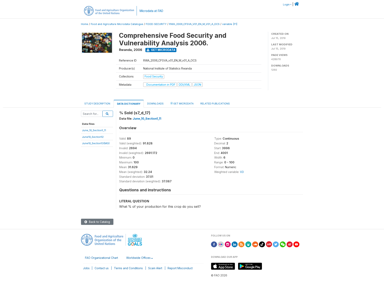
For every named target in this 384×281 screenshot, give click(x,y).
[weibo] (290, 244)
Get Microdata (162, 50)
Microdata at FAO (151, 11)
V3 (242, 172)
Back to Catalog (99, 221)
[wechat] (283, 244)
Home (84, 24)
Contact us (102, 268)
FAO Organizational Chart (101, 257)
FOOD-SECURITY (156, 24)
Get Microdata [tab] (183, 103)
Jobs (86, 268)
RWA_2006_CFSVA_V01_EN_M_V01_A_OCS (194, 24)
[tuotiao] (269, 244)
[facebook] (214, 244)
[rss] (241, 244)
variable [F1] (229, 24)
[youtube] (296, 244)
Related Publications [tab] (215, 103)
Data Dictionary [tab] (128, 103)
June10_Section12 (93, 136)
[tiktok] (262, 244)
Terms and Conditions (128, 268)
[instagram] (228, 244)
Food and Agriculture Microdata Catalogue (117, 24)
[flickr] (221, 244)
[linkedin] (235, 244)
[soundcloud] (255, 244)
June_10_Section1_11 (94, 130)
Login (286, 4)
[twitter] (276, 244)
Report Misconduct (180, 268)
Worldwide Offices (138, 257)
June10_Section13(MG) (96, 143)
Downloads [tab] (155, 103)
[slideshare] (248, 244)
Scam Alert (155, 268)
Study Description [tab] (97, 103)
